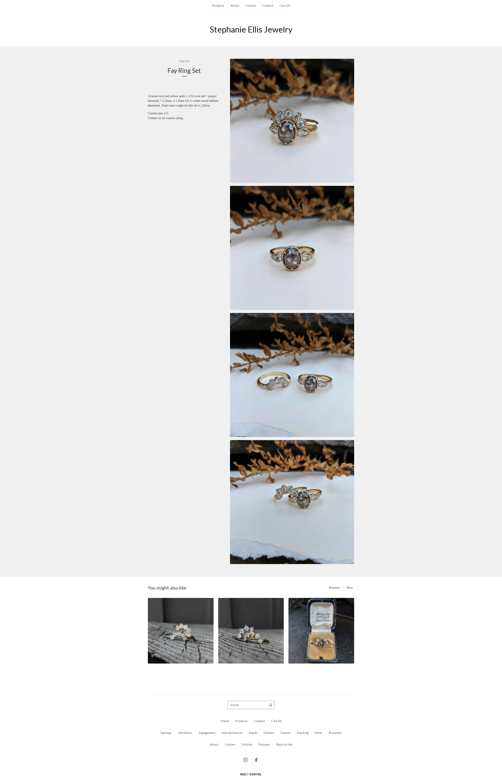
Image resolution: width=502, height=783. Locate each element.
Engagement (207, 732)
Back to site (284, 744)
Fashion (269, 732)
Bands (253, 732)
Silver (318, 732)
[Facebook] (256, 760)
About (235, 5)
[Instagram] (245, 760)
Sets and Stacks (232, 732)
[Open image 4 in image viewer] (292, 502)
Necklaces (185, 732)
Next (350, 587)
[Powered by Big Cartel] (251, 774)
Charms (285, 732)
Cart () (285, 5)
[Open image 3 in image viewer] (292, 375)
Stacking (303, 732)
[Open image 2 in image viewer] (292, 248)
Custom (251, 5)
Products (218, 5)
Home (225, 721)
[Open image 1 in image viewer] (292, 121)
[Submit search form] (270, 705)
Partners (264, 744)
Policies (247, 744)
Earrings (166, 732)
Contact (267, 5)
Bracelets (335, 732)
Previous (334, 587)
